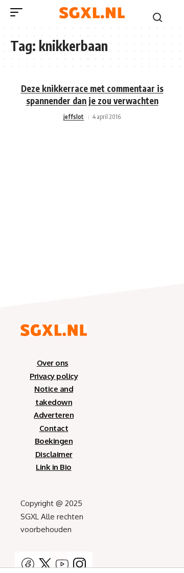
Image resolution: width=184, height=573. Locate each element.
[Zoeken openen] (157, 17)
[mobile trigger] (19, 12)
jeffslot (73, 117)
